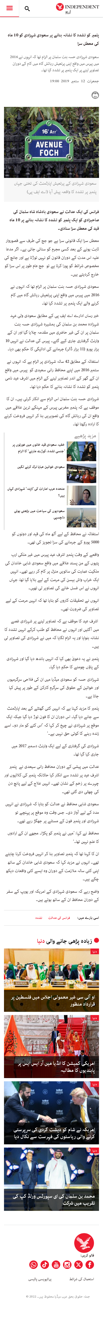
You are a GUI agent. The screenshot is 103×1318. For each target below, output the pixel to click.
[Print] (95, 95)
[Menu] (9, 8)
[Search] (27, 8)
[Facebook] (90, 1264)
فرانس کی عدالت (59, 918)
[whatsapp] (33, 1264)
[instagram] (67, 1264)
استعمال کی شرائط (81, 1279)
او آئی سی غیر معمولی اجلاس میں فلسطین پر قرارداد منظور (53, 1001)
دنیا (41, 941)
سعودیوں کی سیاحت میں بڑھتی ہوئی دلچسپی (39, 514)
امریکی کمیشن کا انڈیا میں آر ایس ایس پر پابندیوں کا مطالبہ (56, 1067)
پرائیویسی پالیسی (40, 1279)
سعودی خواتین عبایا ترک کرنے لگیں (41, 467)
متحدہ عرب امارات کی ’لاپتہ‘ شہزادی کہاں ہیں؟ (36, 492)
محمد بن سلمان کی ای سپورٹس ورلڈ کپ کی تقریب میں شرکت (54, 1200)
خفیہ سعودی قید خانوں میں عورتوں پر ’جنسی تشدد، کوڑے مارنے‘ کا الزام (38, 448)
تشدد (38, 918)
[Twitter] (78, 1264)
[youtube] (56, 1264)
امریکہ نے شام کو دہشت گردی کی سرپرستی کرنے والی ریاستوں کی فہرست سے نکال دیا (54, 1133)
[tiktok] (44, 1264)
